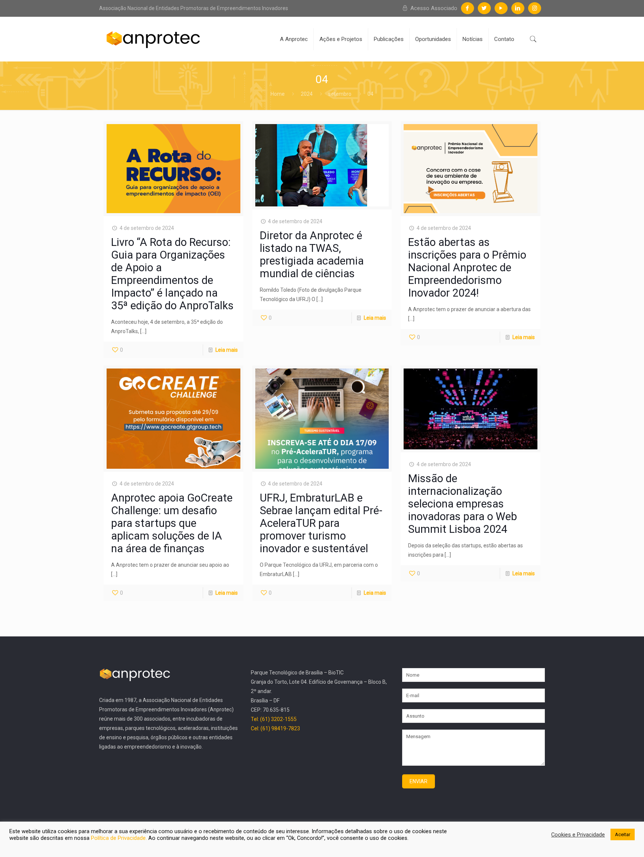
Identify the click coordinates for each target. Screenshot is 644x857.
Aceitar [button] (622, 834)
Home (278, 94)
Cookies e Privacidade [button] (578, 834)
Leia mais (226, 350)
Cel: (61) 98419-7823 (275, 728)
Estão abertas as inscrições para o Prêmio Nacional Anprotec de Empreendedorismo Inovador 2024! (467, 267)
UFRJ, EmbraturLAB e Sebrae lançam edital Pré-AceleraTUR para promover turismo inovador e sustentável (321, 523)
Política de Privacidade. (119, 838)
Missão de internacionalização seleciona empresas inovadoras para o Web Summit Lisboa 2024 (462, 503)
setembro (339, 94)
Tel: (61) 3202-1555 (274, 719)
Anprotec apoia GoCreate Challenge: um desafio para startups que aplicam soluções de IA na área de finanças (172, 523)
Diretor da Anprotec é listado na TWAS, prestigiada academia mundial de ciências (312, 254)
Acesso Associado (433, 8)
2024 (307, 94)
